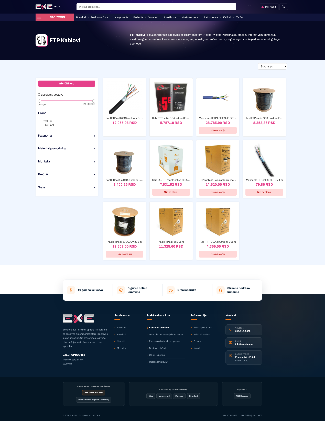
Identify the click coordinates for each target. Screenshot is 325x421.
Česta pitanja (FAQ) (158, 362)
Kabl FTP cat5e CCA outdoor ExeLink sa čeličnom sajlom (137, 180)
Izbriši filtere (66, 83)
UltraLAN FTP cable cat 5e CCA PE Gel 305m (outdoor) (183, 180)
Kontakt (197, 348)
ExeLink (47, 121)
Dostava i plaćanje (158, 348)
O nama (197, 341)
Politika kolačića (202, 334)
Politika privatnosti (203, 327)
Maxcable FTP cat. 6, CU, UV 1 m (264, 180)
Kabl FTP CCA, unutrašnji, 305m (218, 241)
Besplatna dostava (51, 94)
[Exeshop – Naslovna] (78, 319)
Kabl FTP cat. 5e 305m (171, 241)
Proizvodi (121, 327)
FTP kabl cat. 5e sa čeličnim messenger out (223, 180)
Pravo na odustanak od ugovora (164, 341)
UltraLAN (48, 125)
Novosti (121, 341)
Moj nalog (121, 348)
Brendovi (121, 334)
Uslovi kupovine (157, 355)
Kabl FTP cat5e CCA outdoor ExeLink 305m (269, 118)
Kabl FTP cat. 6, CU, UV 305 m (124, 241)
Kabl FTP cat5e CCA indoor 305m (171, 118)
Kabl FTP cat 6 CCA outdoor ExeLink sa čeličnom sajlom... (138, 118)
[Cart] (283, 6)
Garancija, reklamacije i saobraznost (166, 334)
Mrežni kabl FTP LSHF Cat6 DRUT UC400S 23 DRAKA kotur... (233, 118)
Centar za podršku (159, 327)
